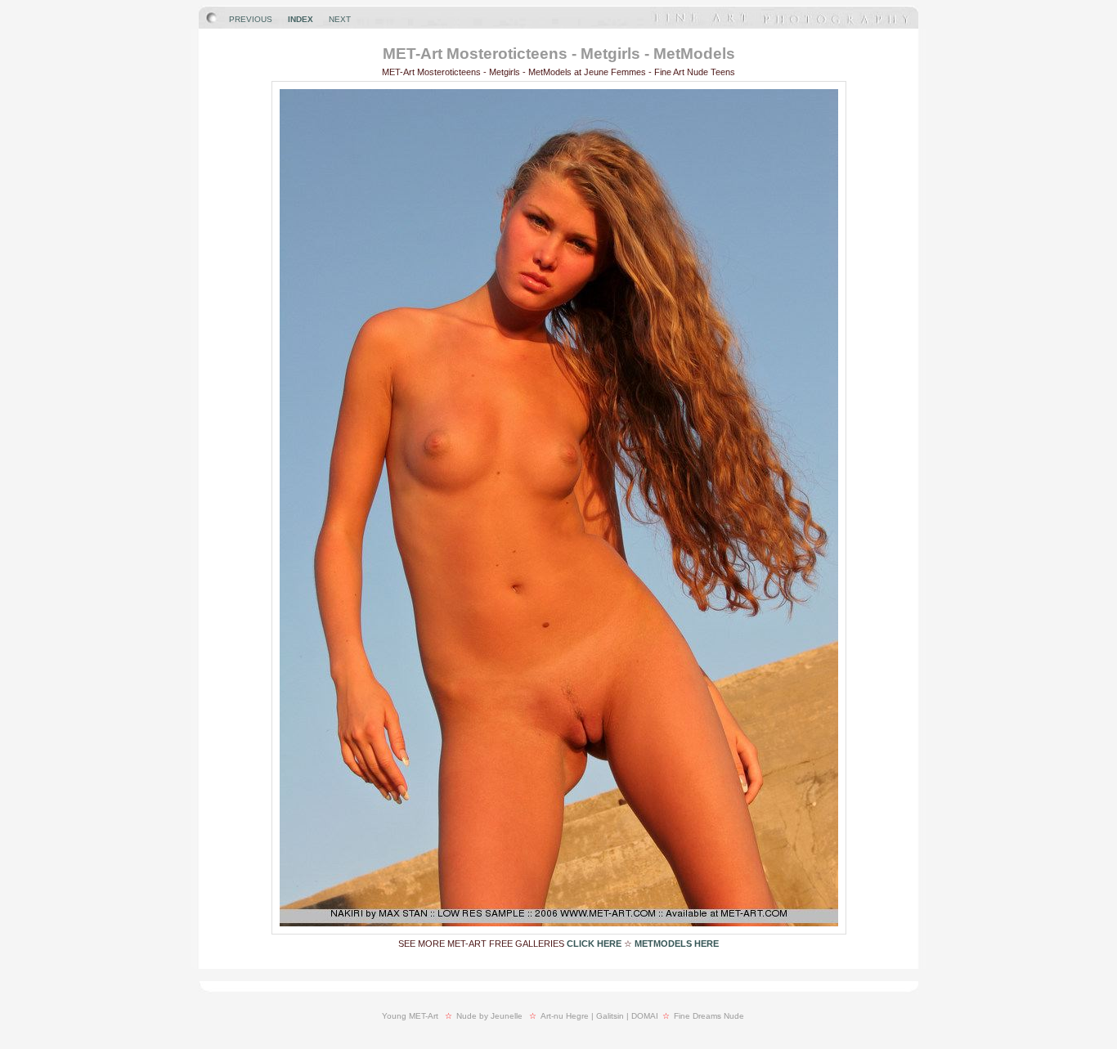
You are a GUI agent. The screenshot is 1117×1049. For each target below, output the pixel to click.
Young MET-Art (410, 1015)
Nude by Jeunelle (489, 1015)
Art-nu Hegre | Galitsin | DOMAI (599, 1015)
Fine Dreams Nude (709, 1015)
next (340, 19)
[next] (558, 931)
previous (250, 19)
